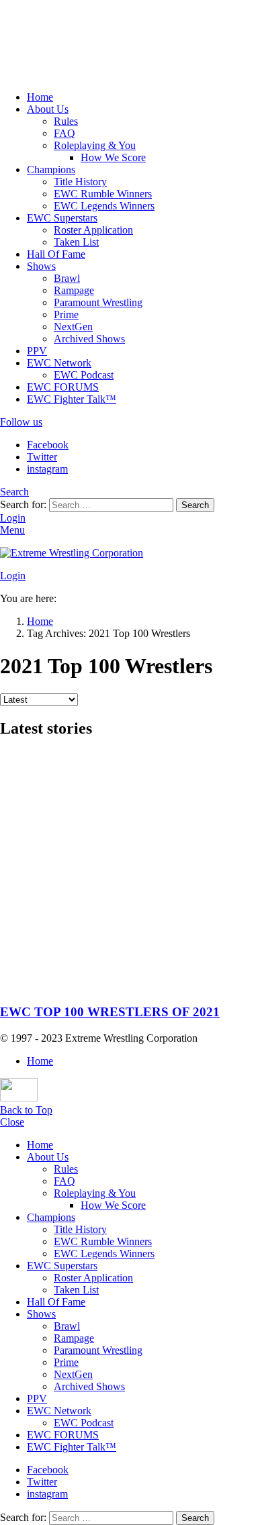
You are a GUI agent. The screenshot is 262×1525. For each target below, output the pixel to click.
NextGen (73, 326)
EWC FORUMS (63, 387)
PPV (37, 350)
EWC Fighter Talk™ (71, 399)
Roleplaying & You (95, 145)
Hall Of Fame (56, 254)
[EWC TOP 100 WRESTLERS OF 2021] (131, 872)
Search (195, 505)
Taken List (76, 242)
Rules (66, 121)
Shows (41, 266)
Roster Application (93, 230)
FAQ (64, 133)
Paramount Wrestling (98, 302)
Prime (66, 314)
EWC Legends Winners (104, 205)
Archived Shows (89, 338)
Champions (51, 169)
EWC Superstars (62, 218)
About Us (48, 109)
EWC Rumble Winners (103, 193)
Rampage (74, 290)
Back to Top (26, 1110)
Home (40, 97)
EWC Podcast (84, 375)
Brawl (67, 278)
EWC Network (59, 362)
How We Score (113, 157)
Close (12, 1122)
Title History (80, 181)
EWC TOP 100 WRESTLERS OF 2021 (110, 1012)
